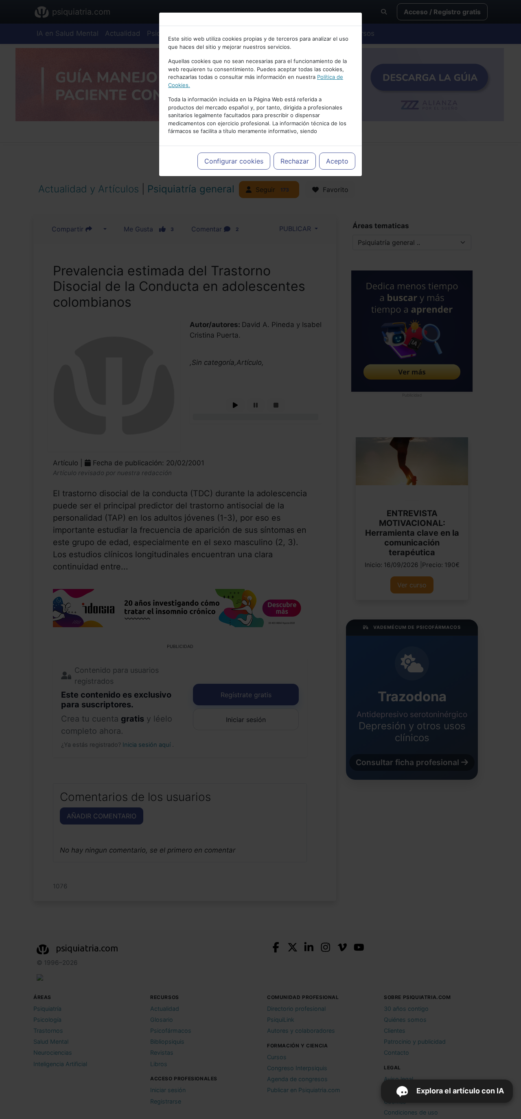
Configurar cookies (233, 161)
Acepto (337, 161)
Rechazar (294, 161)
